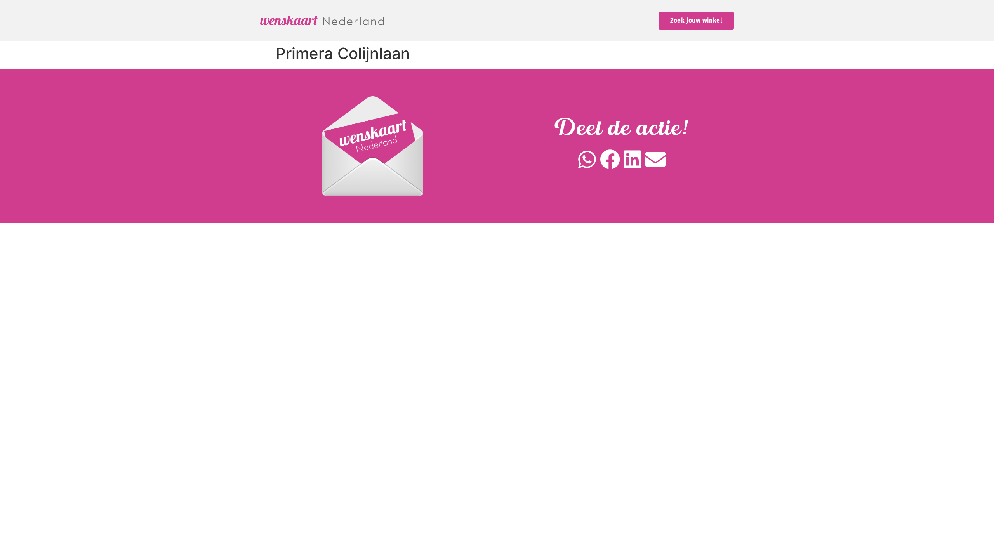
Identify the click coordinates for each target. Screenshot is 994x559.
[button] (587, 159)
